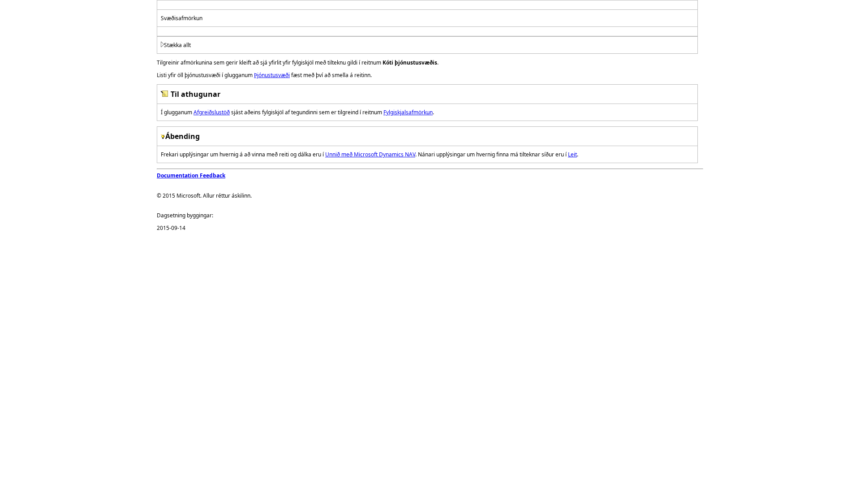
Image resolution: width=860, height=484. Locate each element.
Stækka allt (177, 45)
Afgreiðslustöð (212, 112)
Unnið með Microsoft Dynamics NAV (370, 154)
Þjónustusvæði (272, 75)
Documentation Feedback (191, 175)
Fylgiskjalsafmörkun (408, 112)
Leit (572, 154)
